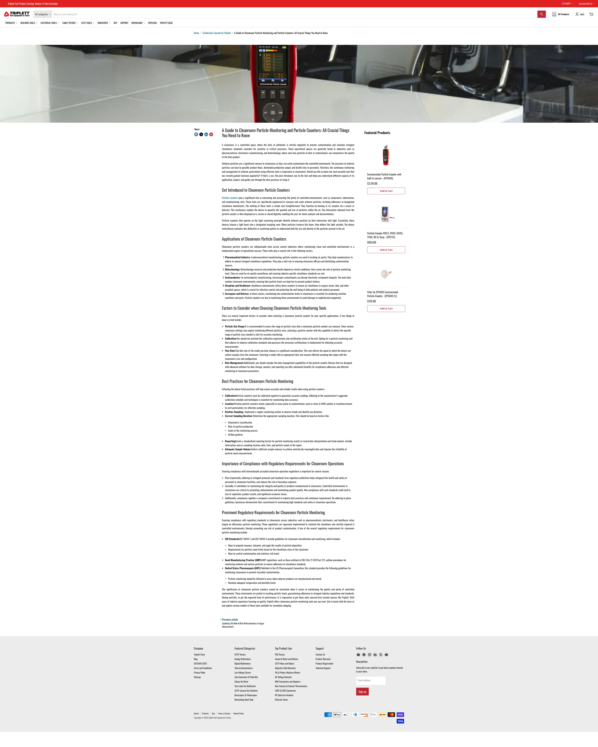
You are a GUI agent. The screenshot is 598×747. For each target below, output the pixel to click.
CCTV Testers (240, 654)
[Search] (541, 14)
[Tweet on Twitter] (201, 134)
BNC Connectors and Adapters (288, 681)
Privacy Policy (199, 672)
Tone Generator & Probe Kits (246, 677)
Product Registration (324, 663)
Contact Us (320, 654)
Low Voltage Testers (243, 672)
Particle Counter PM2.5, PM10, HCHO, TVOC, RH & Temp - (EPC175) (385, 235)
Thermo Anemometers (244, 668)
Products (205, 713)
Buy (213, 713)
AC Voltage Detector (283, 677)
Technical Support (323, 668)
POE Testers (280, 654)
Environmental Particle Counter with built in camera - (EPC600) (384, 176)
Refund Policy (239, 713)
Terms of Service (224, 713)
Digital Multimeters (243, 663)
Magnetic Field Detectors (285, 668)
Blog (196, 659)
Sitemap (197, 677)
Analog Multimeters (243, 659)
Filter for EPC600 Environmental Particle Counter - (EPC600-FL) (382, 294)
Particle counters (230, 198)
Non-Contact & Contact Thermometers (291, 686)
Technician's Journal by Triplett (217, 32)
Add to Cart (386, 191)
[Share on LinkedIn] (206, 134)
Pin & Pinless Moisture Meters (287, 672)
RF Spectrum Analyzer (284, 695)
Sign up (362, 692)
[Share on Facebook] (196, 134)
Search (196, 713)
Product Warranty (323, 659)
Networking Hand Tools (244, 699)
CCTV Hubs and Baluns (284, 663)
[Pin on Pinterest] (211, 134)
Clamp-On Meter (241, 681)
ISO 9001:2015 (200, 663)
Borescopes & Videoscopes (246, 695)
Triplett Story (199, 654)
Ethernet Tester (281, 699)
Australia (585, 3)
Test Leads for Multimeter (245, 686)
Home (196, 32)
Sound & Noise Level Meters (286, 659)
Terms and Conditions (203, 668)
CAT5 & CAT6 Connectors (285, 690)
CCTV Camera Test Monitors (246, 690)
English (567, 3)
